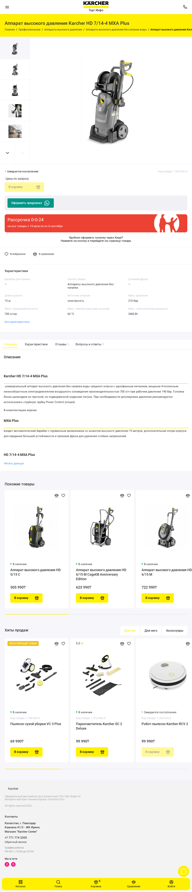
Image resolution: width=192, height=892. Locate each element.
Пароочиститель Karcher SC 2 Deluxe (99, 726)
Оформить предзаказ (26, 203)
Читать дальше (14, 463)
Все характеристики (17, 321)
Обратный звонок (16, 841)
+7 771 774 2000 (16, 837)
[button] (7, 153)
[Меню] (7, 7)
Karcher (13, 788)
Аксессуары (174, 630)
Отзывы (61, 344)
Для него (151, 630)
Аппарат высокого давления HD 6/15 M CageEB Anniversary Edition (101, 574)
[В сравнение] (56, 495)
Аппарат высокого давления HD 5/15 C (35, 572)
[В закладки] (63, 495)
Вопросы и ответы (89, 344)
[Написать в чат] (183, 871)
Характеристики (36, 344)
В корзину (21, 752)
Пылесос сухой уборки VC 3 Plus (35, 724)
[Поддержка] (185, 7)
